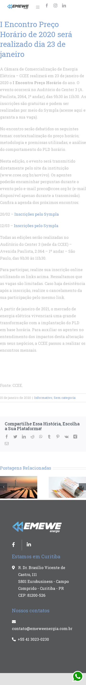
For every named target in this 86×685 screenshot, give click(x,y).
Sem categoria (64, 397)
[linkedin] (64, 5)
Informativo (43, 397)
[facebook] (47, 5)
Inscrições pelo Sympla (36, 214)
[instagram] (55, 5)
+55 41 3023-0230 (33, 639)
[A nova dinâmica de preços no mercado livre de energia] (18, 486)
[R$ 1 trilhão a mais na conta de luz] (67, 486)
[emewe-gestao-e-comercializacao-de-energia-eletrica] (18, 6)
